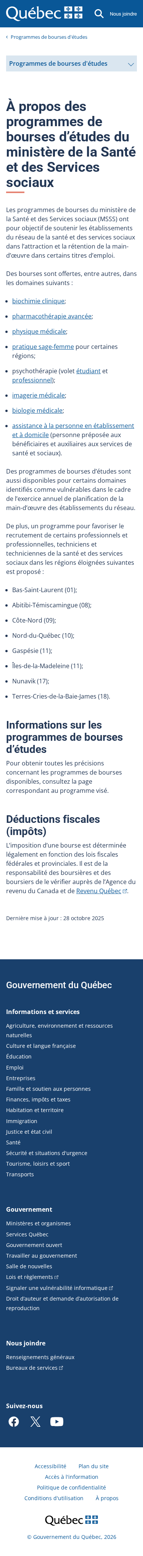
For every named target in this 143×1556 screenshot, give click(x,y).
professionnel (32, 380)
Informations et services (43, 1012)
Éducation (19, 1056)
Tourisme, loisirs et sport (38, 1163)
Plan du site (94, 1466)
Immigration (21, 1121)
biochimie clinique (38, 301)
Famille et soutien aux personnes (48, 1088)
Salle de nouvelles (29, 1266)
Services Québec (27, 1234)
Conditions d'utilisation (54, 1498)
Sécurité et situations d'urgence (46, 1153)
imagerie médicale (38, 395)
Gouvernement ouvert (34, 1245)
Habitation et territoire (35, 1110)
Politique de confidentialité (71, 1487)
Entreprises (20, 1078)
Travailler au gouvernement (41, 1255)
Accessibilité (50, 1466)
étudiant (88, 371)
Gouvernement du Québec (59, 985)
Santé (13, 1142)
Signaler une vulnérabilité (57, 1287)
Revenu (98, 891)
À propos (107, 1498)
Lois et (29, 1276)
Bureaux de (32, 1367)
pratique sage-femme (43, 346)
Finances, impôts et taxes (38, 1099)
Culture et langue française (41, 1045)
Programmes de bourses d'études (49, 36)
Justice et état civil (29, 1131)
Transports (20, 1174)
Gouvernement (29, 1209)
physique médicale (39, 331)
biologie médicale (37, 410)
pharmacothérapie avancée (52, 316)
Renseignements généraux (40, 1357)
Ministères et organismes (38, 1223)
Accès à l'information (71, 1476)
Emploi (15, 1067)
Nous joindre (123, 14)
